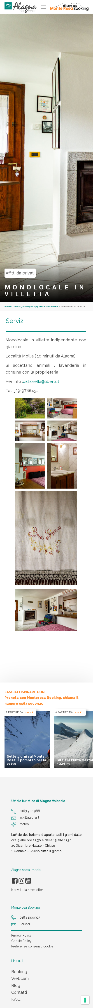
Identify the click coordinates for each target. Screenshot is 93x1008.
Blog (15, 985)
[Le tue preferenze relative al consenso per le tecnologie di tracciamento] (85, 1000)
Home (8, 306)
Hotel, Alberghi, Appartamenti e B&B (36, 306)
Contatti (19, 992)
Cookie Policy (21, 941)
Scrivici (25, 924)
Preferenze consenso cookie (32, 946)
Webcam (20, 978)
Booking (19, 971)
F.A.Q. (16, 999)
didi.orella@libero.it (41, 381)
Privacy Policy (21, 935)
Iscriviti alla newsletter (27, 890)
